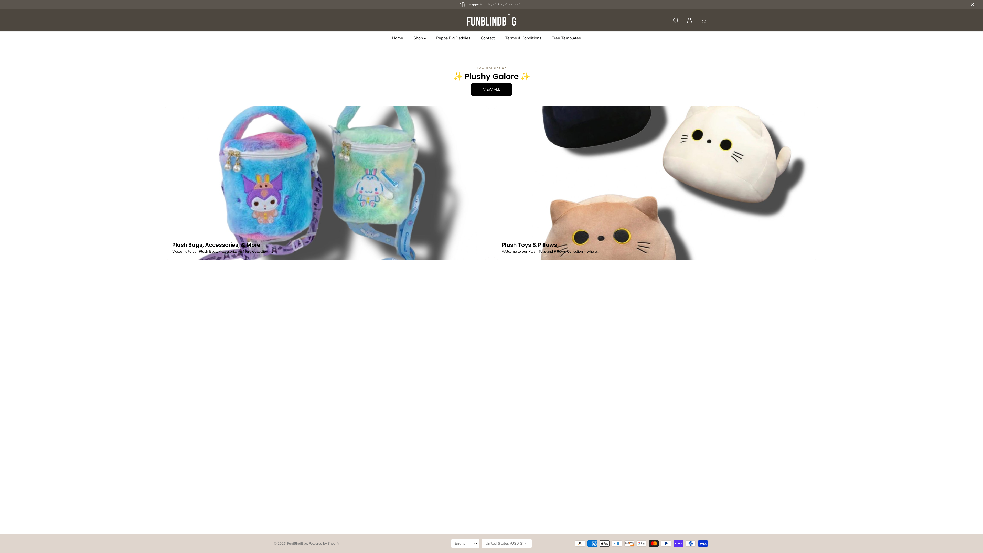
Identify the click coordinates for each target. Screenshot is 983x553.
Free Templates (566, 38)
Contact (488, 38)
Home (397, 38)
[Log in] (689, 20)
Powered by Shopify (324, 543)
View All (491, 89)
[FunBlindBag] (491, 20)
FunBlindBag (297, 543)
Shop (418, 38)
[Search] (675, 20)
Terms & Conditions (523, 38)
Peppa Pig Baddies (453, 38)
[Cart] (703, 20)
